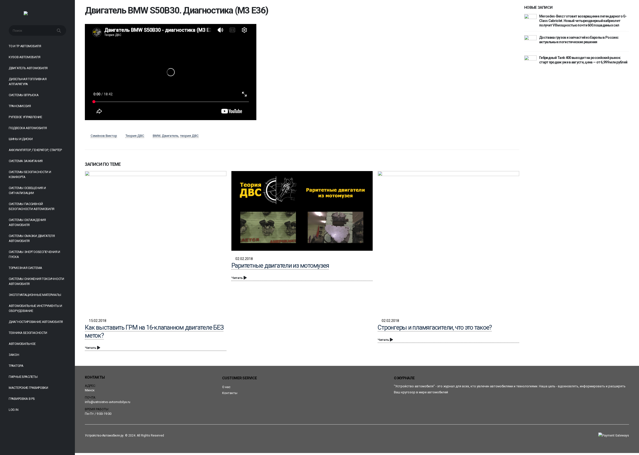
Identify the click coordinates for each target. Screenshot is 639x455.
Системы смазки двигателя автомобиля (32, 238)
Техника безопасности (28, 333)
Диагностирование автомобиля (36, 322)
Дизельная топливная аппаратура (27, 81)
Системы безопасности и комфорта (30, 174)
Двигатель (170, 136)
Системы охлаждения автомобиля (27, 222)
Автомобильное (22, 344)
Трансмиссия (20, 106)
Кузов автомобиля (24, 57)
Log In (13, 410)
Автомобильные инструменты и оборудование (35, 308)
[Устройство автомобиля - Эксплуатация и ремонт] (37, 14)
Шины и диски (20, 139)
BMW (156, 136)
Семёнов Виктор (104, 136)
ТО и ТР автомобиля (25, 46)
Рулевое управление (25, 117)
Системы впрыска (24, 95)
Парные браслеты (23, 377)
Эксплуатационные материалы (35, 295)
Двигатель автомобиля (28, 68)
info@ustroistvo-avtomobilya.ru (107, 402)
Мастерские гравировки (28, 388)
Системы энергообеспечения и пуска (34, 254)
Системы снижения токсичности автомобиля (36, 281)
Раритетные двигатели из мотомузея (280, 265)
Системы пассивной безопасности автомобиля (31, 206)
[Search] (59, 30)
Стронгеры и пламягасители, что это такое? (435, 327)
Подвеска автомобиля (28, 128)
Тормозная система (25, 268)
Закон (14, 355)
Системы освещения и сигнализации (27, 190)
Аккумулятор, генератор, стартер (35, 150)
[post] (530, 20)
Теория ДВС (134, 136)
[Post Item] (155, 242)
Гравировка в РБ (22, 399)
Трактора (16, 366)
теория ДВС (189, 136)
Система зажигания (26, 161)
